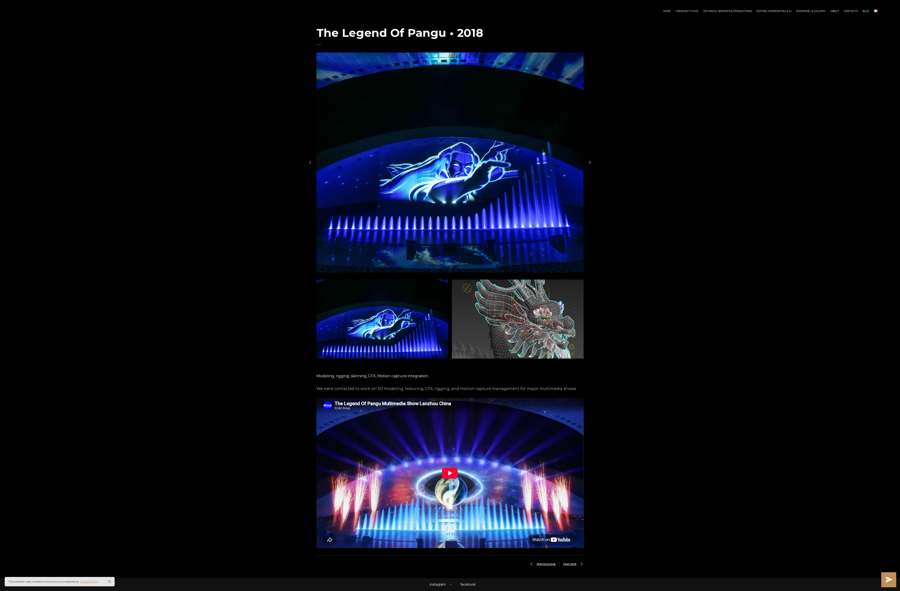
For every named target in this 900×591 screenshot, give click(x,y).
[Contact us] (888, 579)
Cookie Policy (89, 581)
